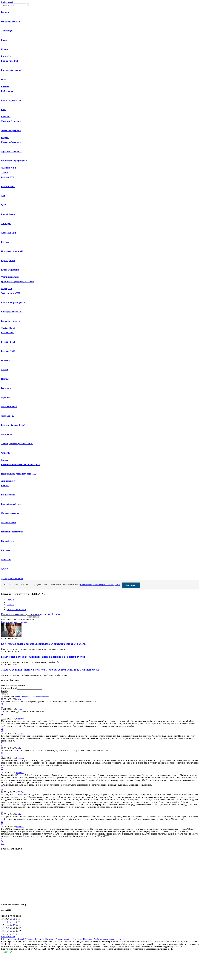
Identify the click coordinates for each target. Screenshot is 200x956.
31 (14, 919)
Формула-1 (6, 288)
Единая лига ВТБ (10, 61)
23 (20, 928)
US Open (5, 242)
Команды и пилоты (10, 321)
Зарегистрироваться (39, 697)
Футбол (5, 328)
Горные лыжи (8, 495)
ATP (3, 196)
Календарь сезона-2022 (12, 312)
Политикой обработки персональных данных (100, 584)
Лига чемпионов (9, 406)
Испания (5, 360)
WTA (3, 205)
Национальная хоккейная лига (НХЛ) (19, 474)
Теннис (4, 173)
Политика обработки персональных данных (103, 939)
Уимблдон (6, 223)
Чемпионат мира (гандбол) (14, 161)
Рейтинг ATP (7, 177)
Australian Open (8, 233)
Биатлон (5, 86)
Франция (5, 397)
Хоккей (4, 460)
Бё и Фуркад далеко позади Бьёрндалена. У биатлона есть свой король (43, 643)
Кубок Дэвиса (8, 260)
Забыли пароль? (21, 697)
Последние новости (10, 21)
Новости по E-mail (15, 939)
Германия (6, 388)
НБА (3, 79)
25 (5, 931)
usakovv (20, 719)
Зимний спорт (8, 481)
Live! (12, 328)
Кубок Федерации (10, 270)
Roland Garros (8, 214)
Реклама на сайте (63, 939)
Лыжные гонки (8, 168)
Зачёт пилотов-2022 (10, 293)
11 (5, 925)
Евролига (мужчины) (11, 70)
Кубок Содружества (11, 100)
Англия (4, 369)
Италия (5, 379)
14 (14, 925)
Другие (4, 569)
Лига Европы (8, 416)
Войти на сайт (7, 2)
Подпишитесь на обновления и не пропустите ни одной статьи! (31, 614)
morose (19, 709)
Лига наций (7, 434)
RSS (3, 939)
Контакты (49, 939)
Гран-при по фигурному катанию (17, 281)
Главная (5, 12)
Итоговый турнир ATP (12, 251)
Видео (4, 40)
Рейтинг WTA (8, 186)
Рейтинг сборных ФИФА (13, 425)
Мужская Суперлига (11, 121)
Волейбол (5, 116)
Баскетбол (6, 56)
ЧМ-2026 (5, 453)
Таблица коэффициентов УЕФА (17, 443)
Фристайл (6, 559)
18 (5, 928)
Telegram (29, 939)
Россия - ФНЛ (8, 342)
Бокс (3, 109)
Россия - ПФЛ (8, 351)
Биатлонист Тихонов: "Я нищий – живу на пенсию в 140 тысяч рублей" (43, 656)
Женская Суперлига (11, 130)
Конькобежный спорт (11, 504)
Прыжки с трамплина (12, 532)
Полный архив (8, 936)
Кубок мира (7, 91)
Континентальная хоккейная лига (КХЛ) (21, 464)
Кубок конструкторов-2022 (14, 302)
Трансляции (7, 31)
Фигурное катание (10, 277)
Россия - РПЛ (7, 332)
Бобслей (5, 485)
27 (11, 931)
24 (2, 931)
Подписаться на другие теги (14, 622)
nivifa (18, 699)
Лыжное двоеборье (10, 513)
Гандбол (5, 137)
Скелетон (5, 550)
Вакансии (39, 939)
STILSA (20, 733)
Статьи (4, 49)
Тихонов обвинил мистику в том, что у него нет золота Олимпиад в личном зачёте (50, 669)
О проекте (77, 939)
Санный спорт (8, 541)
